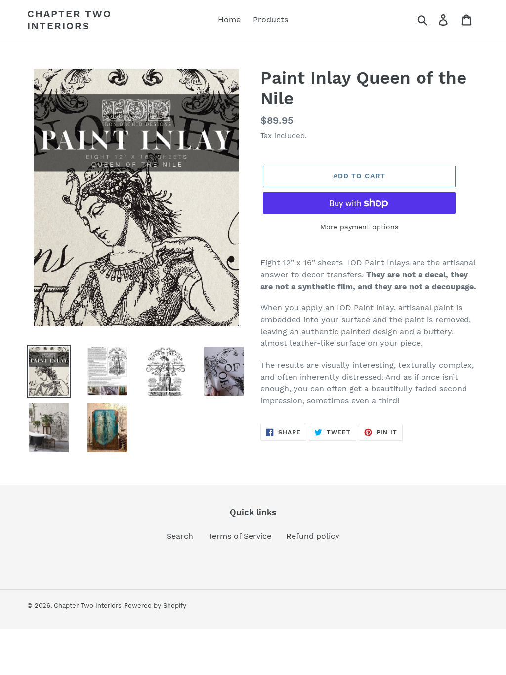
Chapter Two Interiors (69, 20)
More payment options (359, 227)
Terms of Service (239, 536)
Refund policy (312, 536)
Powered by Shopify (155, 605)
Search (180, 536)
